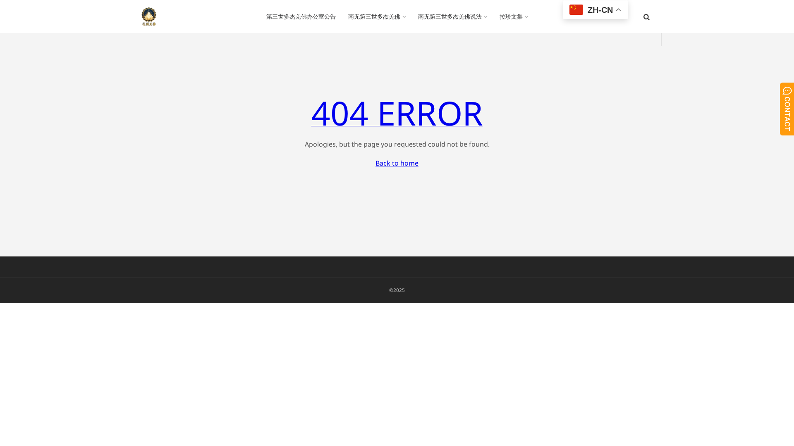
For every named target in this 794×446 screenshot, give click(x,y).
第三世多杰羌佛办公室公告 (301, 16)
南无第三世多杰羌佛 (374, 16)
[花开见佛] (149, 16)
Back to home (397, 163)
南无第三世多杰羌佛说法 (450, 16)
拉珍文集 (511, 16)
